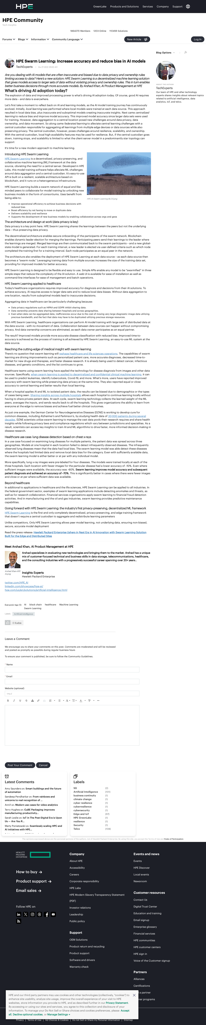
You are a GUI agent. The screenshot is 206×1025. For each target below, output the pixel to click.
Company (163, 6)
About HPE (76, 861)
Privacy (20, 1020)
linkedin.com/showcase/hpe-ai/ (24, 586)
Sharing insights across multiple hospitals (55, 395)
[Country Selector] (188, 6)
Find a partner (142, 992)
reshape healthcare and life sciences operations (88, 353)
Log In (197, 39)
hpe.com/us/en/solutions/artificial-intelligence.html (36, 590)
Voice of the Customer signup (152, 960)
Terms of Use (34, 1020)
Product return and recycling (87, 946)
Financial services (144, 933)
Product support (31, 881)
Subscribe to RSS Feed (186, 52)
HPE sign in (140, 953)
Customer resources (149, 893)
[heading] (14, 605)
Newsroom (140, 881)
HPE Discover (142, 867)
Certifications (142, 985)
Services (148, 6)
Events (138, 861)
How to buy (26, 871)
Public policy (77, 921)
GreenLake (99, 6)
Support (178, 6)
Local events (141, 874)
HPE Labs (75, 888)
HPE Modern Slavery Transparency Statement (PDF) (97, 897)
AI (25, 604)
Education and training (147, 913)
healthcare (50, 604)
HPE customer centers (147, 947)
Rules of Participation (173, 839)
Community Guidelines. (80, 656)
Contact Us (140, 899)
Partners (140, 972)
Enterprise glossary (145, 926)
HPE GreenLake (82, 817)
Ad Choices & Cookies (57, 1020)
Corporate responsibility (84, 881)
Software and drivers (82, 960)
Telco (77, 829)
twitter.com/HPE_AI (16, 582)
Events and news (146, 854)
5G (75, 788)
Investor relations (80, 907)
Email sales (26, 890)
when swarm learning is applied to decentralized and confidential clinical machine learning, (86, 374)
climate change (83, 799)
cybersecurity (82, 810)
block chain (35, 604)
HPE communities (144, 940)
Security (78, 825)
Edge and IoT (81, 814)
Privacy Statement (117, 1002)
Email (8, 676)
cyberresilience (83, 806)
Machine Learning (68, 604)
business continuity (85, 795)
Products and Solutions (124, 6)
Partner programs (144, 999)
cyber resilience (83, 803)
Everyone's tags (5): (13, 604)
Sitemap (128, 1020)
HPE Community (22, 20)
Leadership (76, 914)
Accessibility (77, 867)
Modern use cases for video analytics (36, 804)
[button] (134, 995)
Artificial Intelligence (23, 614)
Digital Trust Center (145, 906)
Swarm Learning (32, 608)
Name (9, 664)
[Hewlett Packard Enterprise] (36, 855)
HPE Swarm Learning (17, 158)
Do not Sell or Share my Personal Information (96, 1020)
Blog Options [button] (163, 52)
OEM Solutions (79, 939)
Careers (74, 874)
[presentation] (8, 700)
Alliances (139, 979)
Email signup (141, 920)
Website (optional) (14, 688)
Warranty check (79, 966)
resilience (79, 821)
